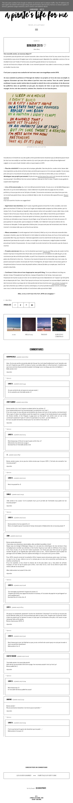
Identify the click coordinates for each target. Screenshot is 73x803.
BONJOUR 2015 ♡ (36, 45)
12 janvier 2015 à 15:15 (20, 478)
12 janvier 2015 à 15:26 (20, 585)
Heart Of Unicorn (11, 656)
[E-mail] (32, 305)
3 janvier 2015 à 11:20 (16, 536)
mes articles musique (58, 283)
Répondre (9, 372)
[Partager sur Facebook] (15, 305)
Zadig (8, 536)
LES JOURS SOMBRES (24, 776)
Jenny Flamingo (11, 402)
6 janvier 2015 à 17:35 (18, 700)
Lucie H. (9, 607)
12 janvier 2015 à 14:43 (20, 384)
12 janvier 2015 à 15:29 (20, 681)
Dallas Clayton (40, 146)
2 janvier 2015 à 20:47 (18, 495)
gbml (40, 799)
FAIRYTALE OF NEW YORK (46, 776)
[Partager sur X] (21, 305)
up (36, 796)
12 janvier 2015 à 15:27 (20, 636)
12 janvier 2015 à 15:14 (20, 435)
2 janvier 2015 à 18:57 (14, 455)
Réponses (9, 378)
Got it (42, 9)
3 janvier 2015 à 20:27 (23, 656)
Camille (9, 494)
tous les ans (46, 251)
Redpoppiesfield (11, 357)
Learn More (34, 9)
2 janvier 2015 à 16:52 (22, 402)
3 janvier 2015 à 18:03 (17, 607)
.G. (7, 455)
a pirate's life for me (35, 798)
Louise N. (10, 384)
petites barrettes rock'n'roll (46, 176)
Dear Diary (37, 49)
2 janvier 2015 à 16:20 (22, 357)
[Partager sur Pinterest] (26, 305)
